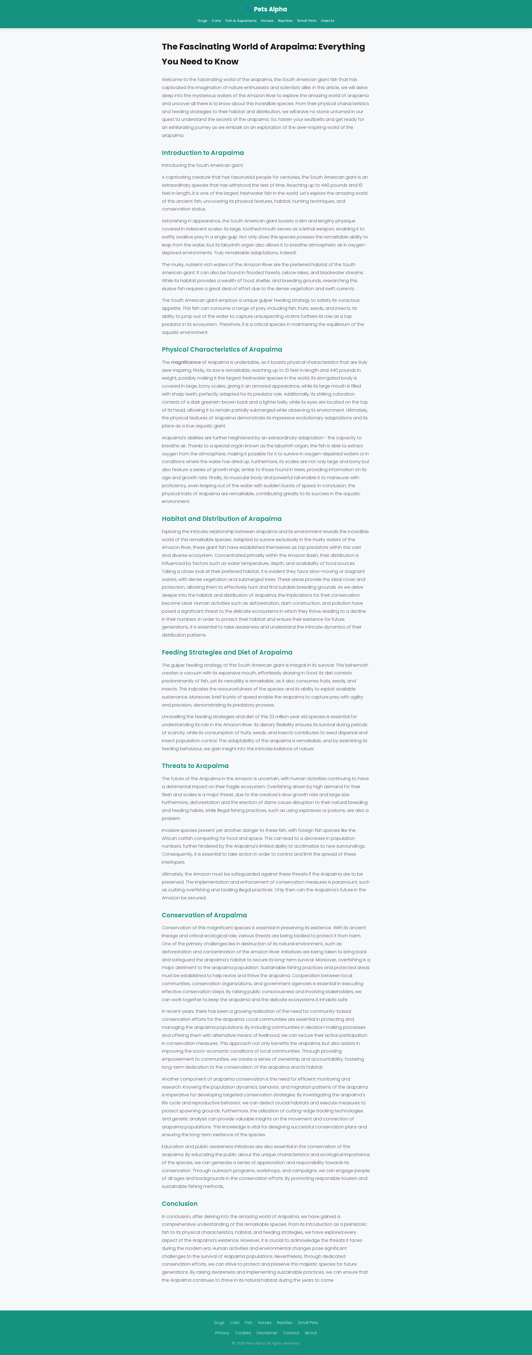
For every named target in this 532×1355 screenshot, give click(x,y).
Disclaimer (267, 1333)
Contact (291, 1333)
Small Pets (306, 20)
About (311, 1333)
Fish (248, 1322)
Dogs (202, 20)
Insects (327, 20)
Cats (216, 20)
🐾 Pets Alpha (266, 9)
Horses (267, 20)
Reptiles (285, 20)
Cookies (243, 1333)
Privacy (222, 1333)
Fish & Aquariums (241, 20)
